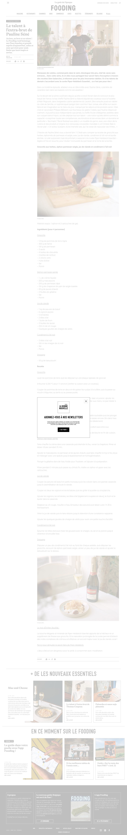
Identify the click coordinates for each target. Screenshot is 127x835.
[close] (86, 401)
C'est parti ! (63, 430)
